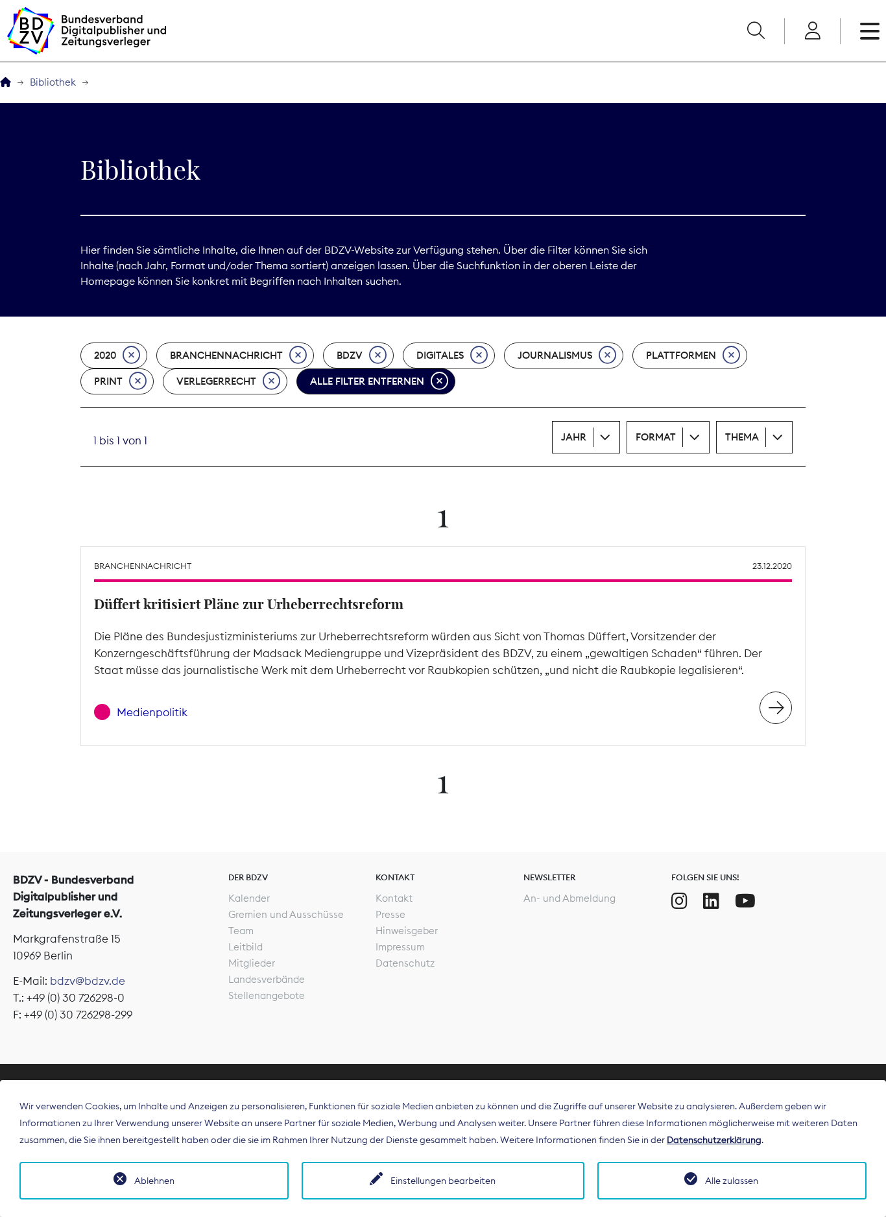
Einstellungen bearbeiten (443, 1181)
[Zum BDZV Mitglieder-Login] (812, 31)
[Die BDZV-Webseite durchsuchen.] (756, 31)
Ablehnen (154, 1181)
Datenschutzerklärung (714, 1140)
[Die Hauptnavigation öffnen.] (870, 31)
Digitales (440, 355)
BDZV (350, 355)
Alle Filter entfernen (367, 381)
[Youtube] (745, 901)
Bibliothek (53, 82)
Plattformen (681, 355)
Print (108, 381)
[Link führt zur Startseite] (86, 30)
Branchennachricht (226, 355)
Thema (742, 437)
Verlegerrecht (216, 381)
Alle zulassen (731, 1181)
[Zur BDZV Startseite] (5, 82)
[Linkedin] (711, 901)
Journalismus (555, 355)
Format (656, 437)
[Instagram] (679, 901)
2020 (105, 355)
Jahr (573, 437)
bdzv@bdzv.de (87, 981)
